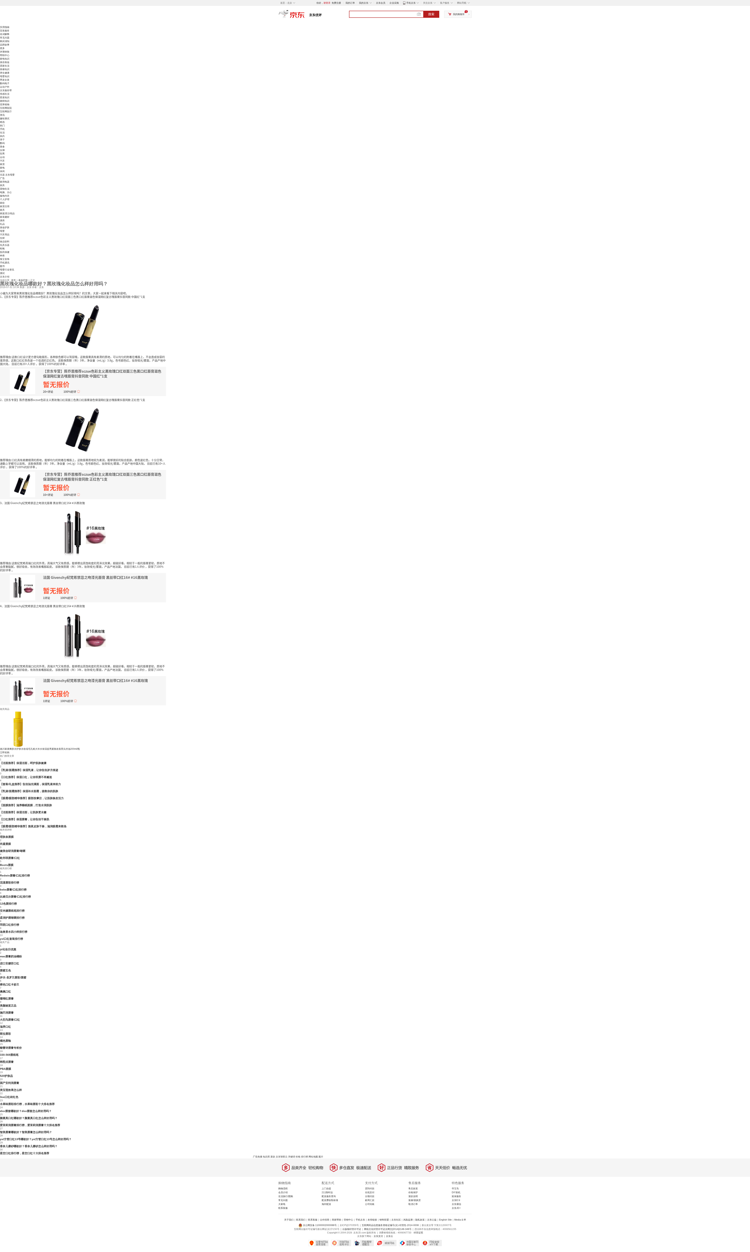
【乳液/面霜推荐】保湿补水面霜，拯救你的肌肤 (29, 791)
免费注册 (336, 3)
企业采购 (394, 3)
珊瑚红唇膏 (7, 998)
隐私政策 (420, 1219)
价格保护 (413, 1192)
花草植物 (4, 104)
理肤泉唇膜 (7, 836)
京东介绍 (4, 276)
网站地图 (313, 1156)
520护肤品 (6, 1075)
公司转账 (369, 1204)
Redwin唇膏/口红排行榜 (15, 875)
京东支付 (378, 1236)
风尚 (2, 136)
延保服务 (456, 1196)
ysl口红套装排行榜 (11, 938)
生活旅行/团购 (285, 1196)
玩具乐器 (4, 245)
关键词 (291, 1156)
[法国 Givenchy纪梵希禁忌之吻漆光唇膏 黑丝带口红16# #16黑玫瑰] (83, 533)
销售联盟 (384, 1219)
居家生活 (4, 65)
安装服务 (4, 30)
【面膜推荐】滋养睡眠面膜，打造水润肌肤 (26, 805)
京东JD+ (456, 1208)
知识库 (266, 1156)
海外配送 (326, 1204)
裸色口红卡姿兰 (9, 984)
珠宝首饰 (4, 259)
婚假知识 (4, 101)
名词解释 (4, 34)
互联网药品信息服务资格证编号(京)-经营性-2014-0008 (390, 1225)
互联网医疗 (6, 111)
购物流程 (283, 1188)
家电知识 (4, 58)
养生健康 (4, 72)
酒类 (2, 220)
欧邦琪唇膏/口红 (10, 857)
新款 (273, 1156)
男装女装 (4, 80)
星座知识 (4, 97)
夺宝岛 (455, 1188)
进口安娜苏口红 (9, 963)
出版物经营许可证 (351, 1229)
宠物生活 (4, 188)
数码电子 (4, 83)
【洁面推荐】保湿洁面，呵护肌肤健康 (23, 763)
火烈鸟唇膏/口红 (10, 1019)
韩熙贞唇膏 (7, 1061)
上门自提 (326, 1188)
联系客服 (283, 1208)
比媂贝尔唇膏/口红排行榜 (15, 896)
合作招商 (324, 1219)
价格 (298, 1156)
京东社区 (396, 1219)
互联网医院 (6, 108)
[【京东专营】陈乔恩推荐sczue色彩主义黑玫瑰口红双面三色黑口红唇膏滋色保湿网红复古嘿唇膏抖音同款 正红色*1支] (83, 429)
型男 (2, 153)
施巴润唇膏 (7, 1012)
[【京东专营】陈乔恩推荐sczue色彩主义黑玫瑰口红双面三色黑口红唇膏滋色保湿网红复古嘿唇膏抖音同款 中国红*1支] (83, 326)
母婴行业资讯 (7, 269)
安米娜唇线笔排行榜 (12, 910)
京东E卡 (456, 1200)
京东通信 (456, 1204)
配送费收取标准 (330, 1200)
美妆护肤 (4, 227)
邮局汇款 (369, 1200)
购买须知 (4, 41)
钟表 (2, 255)
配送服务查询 (329, 1196)
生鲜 (2, 238)
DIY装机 (456, 1192)
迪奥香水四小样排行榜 (13, 931)
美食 (2, 146)
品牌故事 (4, 44)
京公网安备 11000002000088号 (319, 1225)
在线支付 (369, 1192)
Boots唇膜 (6, 864)
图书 (2, 266)
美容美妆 (4, 62)
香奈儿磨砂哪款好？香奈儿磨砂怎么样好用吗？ (28, 1146)
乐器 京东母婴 (7, 174)
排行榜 (304, 1156)
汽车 (2, 160)
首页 (13, 280)
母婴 (2, 231)
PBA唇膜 (5, 1068)
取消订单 (413, 1204)
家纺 (2, 203)
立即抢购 (4, 752)
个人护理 (4, 199)
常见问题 (4, 37)
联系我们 (300, 1219)
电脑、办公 (6, 192)
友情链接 (372, 1219)
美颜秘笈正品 (8, 1005)
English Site (445, 1219)
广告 (2, 178)
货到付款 (369, 1188)
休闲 (2, 171)
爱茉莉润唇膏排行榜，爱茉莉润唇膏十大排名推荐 (30, 1125)
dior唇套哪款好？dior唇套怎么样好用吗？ (26, 1111)
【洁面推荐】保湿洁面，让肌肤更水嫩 (23, 812)
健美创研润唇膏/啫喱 (12, 850)
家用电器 (4, 181)
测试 (2, 273)
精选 (2, 122)
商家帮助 (336, 1219)
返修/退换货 (414, 1200)
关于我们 (289, 1219)
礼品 (2, 224)
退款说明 (413, 1196)
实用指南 (4, 27)
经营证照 (418, 1232)
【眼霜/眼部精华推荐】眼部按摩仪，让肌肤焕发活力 (32, 798)
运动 (2, 157)
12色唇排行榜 (8, 903)
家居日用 (4, 206)
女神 (2, 150)
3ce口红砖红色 (9, 1097)
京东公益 (432, 1219)
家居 (2, 164)
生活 (2, 132)
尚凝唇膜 (5, 843)
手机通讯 (4, 262)
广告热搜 (257, 1156)
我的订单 (350, 3)
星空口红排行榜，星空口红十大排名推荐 (24, 1153)
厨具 (2, 185)
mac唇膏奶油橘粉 (11, 956)
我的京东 (363, 3)
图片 (321, 1156)
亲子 (2, 139)
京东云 (389, 1236)
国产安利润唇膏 (9, 1082)
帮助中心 (4, 55)
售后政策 (413, 1188)
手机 (2, 129)
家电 (2, 167)
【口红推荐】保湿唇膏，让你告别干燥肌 (24, 819)
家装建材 (4, 217)
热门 (2, 125)
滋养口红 (5, 1026)
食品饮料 (4, 241)
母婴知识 (4, 76)
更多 (2, 48)
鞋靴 (2, 248)
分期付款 (369, 1196)
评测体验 (4, 51)
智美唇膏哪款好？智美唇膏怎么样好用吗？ (26, 1132)
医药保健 (4, 252)
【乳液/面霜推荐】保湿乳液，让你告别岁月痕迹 (29, 770)
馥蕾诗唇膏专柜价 (11, 1047)
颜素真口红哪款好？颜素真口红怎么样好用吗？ (28, 1118)
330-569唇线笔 (9, 1054)
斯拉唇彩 (5, 1033)
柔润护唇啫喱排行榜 (12, 917)
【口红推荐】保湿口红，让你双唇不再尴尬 (26, 777)
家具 (2, 210)
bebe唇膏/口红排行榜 (13, 889)
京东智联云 (282, 1156)
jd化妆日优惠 (8, 949)
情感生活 (4, 94)
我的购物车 (459, 14)
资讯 (2, 115)
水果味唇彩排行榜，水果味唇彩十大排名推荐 (27, 1104)
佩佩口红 (5, 991)
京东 (304, 15)
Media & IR (460, 1219)
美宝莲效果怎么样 (11, 1089)
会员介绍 (283, 1192)
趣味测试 (4, 118)
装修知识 (4, 69)
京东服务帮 (6, 90)
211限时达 (327, 1192)
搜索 (431, 14)
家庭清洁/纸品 (7, 213)
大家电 (281, 1204)
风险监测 (408, 1219)
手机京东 (411, 3)
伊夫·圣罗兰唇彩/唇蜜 (13, 977)
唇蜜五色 (5, 970)
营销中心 (348, 1219)
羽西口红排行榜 (9, 924)
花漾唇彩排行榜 (9, 882)
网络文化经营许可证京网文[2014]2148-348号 (388, 1229)
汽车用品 (4, 234)
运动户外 (4, 87)
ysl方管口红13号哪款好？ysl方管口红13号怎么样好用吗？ (35, 1139)
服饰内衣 (4, 196)
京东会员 (380, 3)
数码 (2, 143)
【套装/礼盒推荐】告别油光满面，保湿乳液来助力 (30, 784)
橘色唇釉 (5, 1040)
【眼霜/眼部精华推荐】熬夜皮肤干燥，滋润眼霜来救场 (33, 826)
